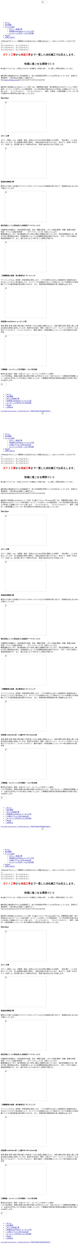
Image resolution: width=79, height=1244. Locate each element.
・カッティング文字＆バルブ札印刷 (18, 403)
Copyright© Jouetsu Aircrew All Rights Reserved (15, 411)
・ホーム (8, 394)
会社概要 (8, 25)
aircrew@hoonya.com (11, 80)
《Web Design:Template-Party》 (40, 411)
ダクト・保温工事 (15, 29)
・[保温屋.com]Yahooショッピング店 (18, 401)
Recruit (7, 35)
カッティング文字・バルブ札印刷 (21, 33)
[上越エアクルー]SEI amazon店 (20, 445)
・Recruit (8, 405)
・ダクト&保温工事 (12, 398)
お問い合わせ (10, 37)
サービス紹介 (10, 27)
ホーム (7, 23)
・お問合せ (9, 407)
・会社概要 (9, 396)
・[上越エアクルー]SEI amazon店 (17, 816)
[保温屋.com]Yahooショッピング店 (21, 31)
